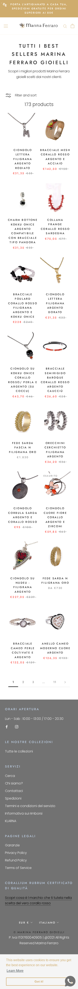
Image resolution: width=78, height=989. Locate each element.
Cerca (10, 775)
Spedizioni (13, 798)
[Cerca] (65, 26)
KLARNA (10, 821)
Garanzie (12, 845)
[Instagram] (16, 726)
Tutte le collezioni (19, 751)
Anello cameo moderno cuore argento (55, 648)
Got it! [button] (39, 981)
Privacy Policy (16, 852)
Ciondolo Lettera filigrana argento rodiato (22, 159)
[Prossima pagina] (65, 682)
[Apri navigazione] (6, 26)
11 (54, 682)
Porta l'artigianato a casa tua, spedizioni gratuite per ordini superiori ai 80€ (38, 9)
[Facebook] (6, 726)
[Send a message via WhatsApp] (70, 981)
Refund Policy (16, 860)
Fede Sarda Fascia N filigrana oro (23, 447)
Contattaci (14, 790)
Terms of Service (18, 867)
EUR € (24, 923)
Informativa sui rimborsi (23, 813)
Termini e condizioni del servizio (30, 805)
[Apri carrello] (72, 26)
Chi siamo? (14, 783)
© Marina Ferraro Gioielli (39, 932)
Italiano (47, 923)
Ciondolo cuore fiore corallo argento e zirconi (55, 517)
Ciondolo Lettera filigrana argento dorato (55, 303)
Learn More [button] (15, 970)
